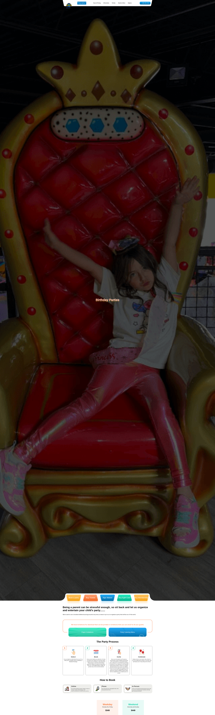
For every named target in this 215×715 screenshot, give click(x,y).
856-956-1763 (145, 3)
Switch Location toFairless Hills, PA (82, 3)
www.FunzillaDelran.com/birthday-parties (80, 691)
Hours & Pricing (97, 3)
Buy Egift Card (124, 598)
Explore (130, 3)
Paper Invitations (87, 632)
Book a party (74, 598)
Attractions (106, 3)
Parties (113, 3)
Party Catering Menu (127, 632)
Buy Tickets (90, 598)
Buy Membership (141, 598)
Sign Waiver (107, 598)
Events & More (121, 3)
